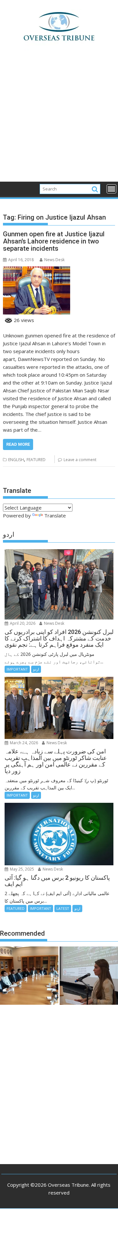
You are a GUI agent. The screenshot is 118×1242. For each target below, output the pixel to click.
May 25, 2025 (21, 869)
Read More (18, 444)
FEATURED (36, 459)
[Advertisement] (59, 120)
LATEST (62, 908)
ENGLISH (16, 459)
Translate (55, 515)
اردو (36, 669)
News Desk (54, 259)
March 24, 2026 (23, 743)
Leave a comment (80, 459)
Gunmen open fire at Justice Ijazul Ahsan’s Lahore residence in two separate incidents (54, 241)
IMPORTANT (17, 669)
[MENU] (111, 188)
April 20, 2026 (22, 623)
